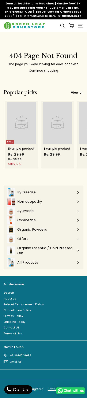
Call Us (20, 390)
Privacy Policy (13, 316)
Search (9, 293)
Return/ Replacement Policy (24, 304)
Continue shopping (43, 70)
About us (10, 299)
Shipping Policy (14, 322)
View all (77, 92)
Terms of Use (13, 333)
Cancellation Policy (17, 310)
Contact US (12, 328)
